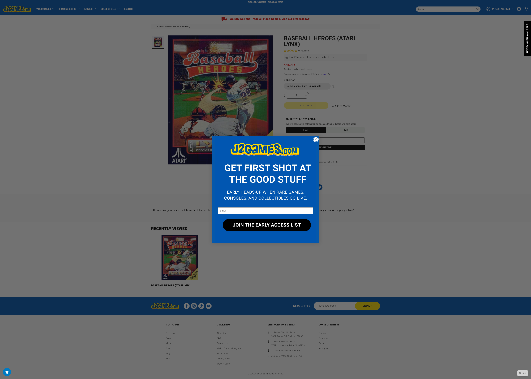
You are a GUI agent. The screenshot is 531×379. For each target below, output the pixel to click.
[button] (265, 172)
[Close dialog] (315, 139)
